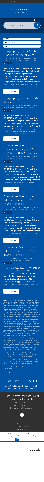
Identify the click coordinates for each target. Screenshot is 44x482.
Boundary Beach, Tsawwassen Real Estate (19, 300)
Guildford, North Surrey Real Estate (29, 323)
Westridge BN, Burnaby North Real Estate (19, 366)
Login (13, 2)
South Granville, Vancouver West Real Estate (22, 60)
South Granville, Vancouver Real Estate (29, 356)
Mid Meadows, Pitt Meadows (23, 337)
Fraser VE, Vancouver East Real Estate (21, 316)
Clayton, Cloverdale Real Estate (28, 309)
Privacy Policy (11, 436)
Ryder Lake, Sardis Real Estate (14, 351)
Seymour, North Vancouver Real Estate (30, 354)
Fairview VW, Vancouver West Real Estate (26, 314)
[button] (22, 415)
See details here (18, 71)
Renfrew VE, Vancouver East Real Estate (12, 349)
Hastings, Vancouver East (31, 324)
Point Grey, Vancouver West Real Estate (18, 344)
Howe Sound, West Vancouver (23, 328)
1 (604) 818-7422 (14, 386)
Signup (6, 2)
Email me (25, 386)
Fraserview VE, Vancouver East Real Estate (21, 318)
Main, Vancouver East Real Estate (19, 260)
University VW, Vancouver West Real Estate (17, 359)
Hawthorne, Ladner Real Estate (28, 326)
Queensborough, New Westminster (17, 345)
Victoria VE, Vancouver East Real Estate (21, 107)
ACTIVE (31, 20)
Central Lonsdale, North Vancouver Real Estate (19, 307)
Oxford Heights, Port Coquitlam (20, 342)
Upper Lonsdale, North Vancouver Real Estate (22, 361)
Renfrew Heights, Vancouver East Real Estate (26, 347)
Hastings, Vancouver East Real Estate (11, 326)
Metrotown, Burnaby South (9, 337)
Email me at (22, 408)
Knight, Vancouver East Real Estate (15, 335)
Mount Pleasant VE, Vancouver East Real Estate (23, 340)
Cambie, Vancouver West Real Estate (20, 304)
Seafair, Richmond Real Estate (14, 354)
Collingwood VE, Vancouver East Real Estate (13, 310)
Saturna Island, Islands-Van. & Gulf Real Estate (17, 352)
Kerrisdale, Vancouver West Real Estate (26, 330)
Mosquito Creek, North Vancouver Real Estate (21, 338)
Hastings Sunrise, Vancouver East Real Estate (13, 324)
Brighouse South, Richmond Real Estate (25, 302)
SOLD (39, 20)
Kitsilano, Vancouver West (18, 333)
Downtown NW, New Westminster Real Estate (20, 312)
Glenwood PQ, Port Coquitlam (25, 319)
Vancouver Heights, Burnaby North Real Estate (22, 363)
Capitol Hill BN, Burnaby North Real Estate (17, 305)
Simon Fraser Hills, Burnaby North (11, 356)
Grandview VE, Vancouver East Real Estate (21, 321)
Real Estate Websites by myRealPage (26, 436)
